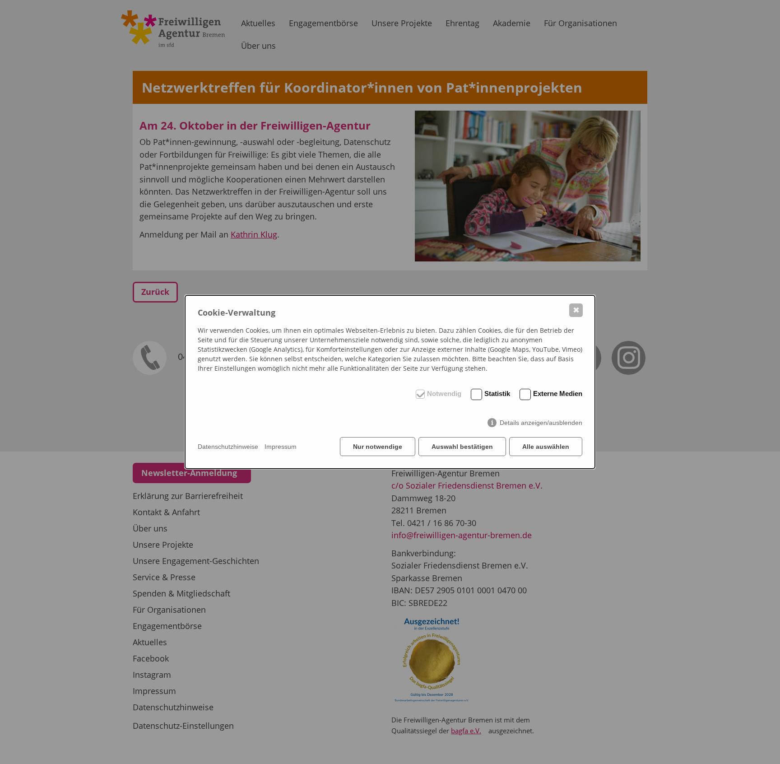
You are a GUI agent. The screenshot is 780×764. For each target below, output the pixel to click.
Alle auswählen (545, 446)
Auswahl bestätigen (462, 446)
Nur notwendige (377, 446)
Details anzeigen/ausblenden (541, 422)
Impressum (281, 446)
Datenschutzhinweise (228, 446)
